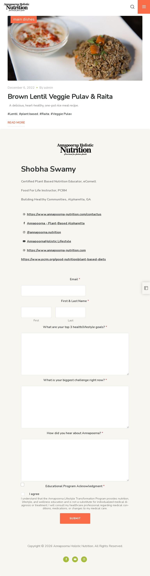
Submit (75, 518)
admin (48, 88)
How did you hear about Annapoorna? (75, 433)
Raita (45, 114)
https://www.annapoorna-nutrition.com (56, 250)
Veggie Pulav (62, 114)
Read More (16, 122)
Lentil (14, 114)
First (36, 320)
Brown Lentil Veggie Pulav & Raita (60, 96)
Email (75, 279)
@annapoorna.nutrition (44, 232)
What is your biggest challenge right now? (75, 380)
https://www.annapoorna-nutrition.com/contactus (64, 214)
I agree (34, 494)
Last (70, 320)
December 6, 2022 (21, 88)
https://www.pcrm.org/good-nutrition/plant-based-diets (63, 259)
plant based (29, 114)
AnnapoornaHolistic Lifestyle (49, 241)
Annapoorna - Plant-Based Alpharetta (56, 223)
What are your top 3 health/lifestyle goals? (75, 327)
